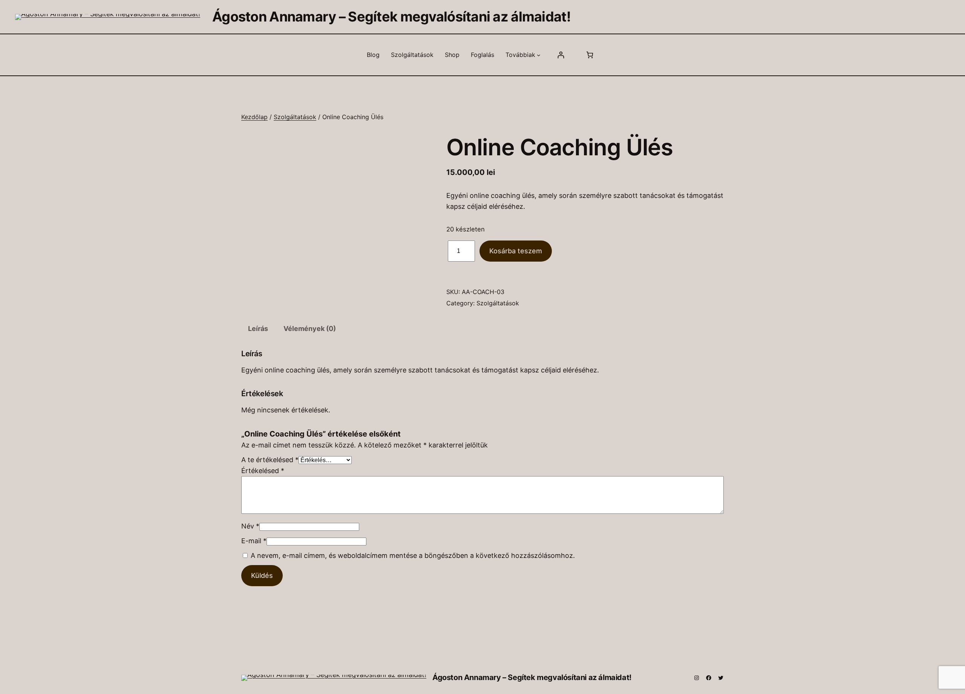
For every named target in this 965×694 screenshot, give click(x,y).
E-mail (254, 541)
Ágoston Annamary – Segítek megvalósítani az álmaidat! (391, 16)
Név (250, 526)
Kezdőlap (254, 117)
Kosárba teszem (515, 251)
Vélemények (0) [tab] (309, 328)
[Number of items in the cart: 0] (589, 54)
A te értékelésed (270, 460)
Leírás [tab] (258, 328)
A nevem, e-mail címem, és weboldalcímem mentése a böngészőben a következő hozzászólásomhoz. (413, 555)
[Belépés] (560, 54)
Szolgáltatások (295, 117)
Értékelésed (262, 471)
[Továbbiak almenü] (539, 55)
